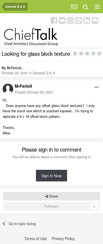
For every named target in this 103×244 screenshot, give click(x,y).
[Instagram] (70, 20)
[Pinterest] (78, 20)
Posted (34, 92)
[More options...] (96, 87)
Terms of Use (35, 238)
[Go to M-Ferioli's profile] (8, 89)
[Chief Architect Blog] (95, 20)
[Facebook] (54, 20)
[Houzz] (86, 20)
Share (53, 196)
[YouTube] (62, 20)
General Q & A (44, 72)
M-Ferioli (14, 67)
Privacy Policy (63, 238)
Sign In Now (51, 175)
